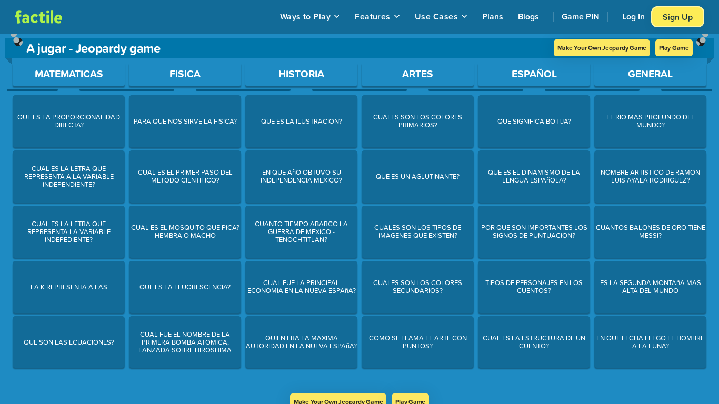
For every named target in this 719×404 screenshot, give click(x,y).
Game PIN (581, 16)
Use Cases (436, 16)
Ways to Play (305, 16)
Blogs (528, 16)
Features (373, 16)
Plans (492, 16)
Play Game (674, 47)
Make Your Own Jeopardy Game (602, 47)
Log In (633, 16)
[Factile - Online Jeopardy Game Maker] (38, 17)
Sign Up (678, 17)
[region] (359, 213)
